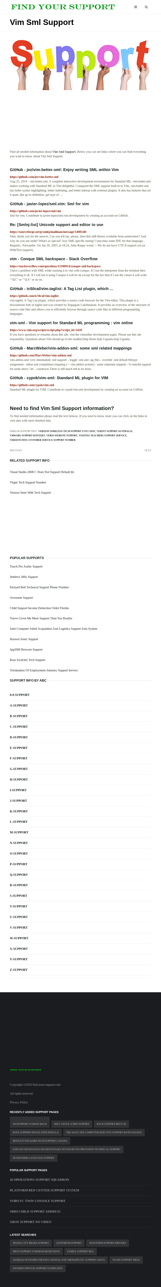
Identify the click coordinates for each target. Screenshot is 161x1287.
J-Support (18, 800)
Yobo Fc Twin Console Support (38, 1201)
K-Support (19, 811)
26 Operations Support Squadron (39, 1179)
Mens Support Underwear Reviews (36, 1251)
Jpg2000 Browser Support (26, 649)
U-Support (19, 917)
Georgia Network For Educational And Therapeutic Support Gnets (59, 1260)
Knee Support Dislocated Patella (36, 1132)
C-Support (19, 726)
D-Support (19, 737)
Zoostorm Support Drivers (107, 1243)
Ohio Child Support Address (35, 1211)
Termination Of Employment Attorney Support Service (44, 670)
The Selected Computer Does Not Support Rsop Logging (104, 1132)
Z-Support (19, 969)
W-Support (19, 938)
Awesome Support (21, 597)
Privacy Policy (19, 1102)
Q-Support (19, 874)
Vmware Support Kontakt (27, 435)
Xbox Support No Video (30, 1222)
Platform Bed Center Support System (44, 1190)
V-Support (19, 927)
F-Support (18, 758)
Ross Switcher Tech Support (27, 660)
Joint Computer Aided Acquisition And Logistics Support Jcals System (53, 628)
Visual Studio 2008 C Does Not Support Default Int (42, 472)
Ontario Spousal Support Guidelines (38, 1268)
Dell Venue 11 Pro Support (71, 1124)
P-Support (18, 864)
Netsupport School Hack (30, 1124)
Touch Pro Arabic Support (26, 566)
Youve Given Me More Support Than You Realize (41, 618)
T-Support (18, 906)
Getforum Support (69, 1243)
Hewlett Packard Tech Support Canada (40, 1141)
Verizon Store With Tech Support (30, 492)
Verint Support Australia (114, 431)
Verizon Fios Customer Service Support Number (43, 440)
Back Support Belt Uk (111, 1124)
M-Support (19, 832)
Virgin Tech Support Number (28, 482)
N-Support (19, 843)
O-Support (19, 853)
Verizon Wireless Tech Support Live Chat (66, 431)
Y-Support (19, 959)
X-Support (19, 948)
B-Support (19, 716)
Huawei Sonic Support (24, 639)
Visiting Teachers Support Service (103, 435)
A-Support (19, 705)
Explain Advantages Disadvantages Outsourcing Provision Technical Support (67, 1149)
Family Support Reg (80, 1251)
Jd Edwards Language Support (33, 1158)
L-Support (19, 821)
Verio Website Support (61, 435)
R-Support (19, 885)
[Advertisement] (80, 122)
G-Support (19, 769)
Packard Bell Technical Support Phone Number (39, 587)
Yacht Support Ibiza (126, 1260)
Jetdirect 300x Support (24, 577)
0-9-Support (20, 695)
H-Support (19, 779)
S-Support (18, 895)
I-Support (18, 790)
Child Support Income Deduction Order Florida (39, 608)
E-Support (19, 748)
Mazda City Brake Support (31, 1243)
